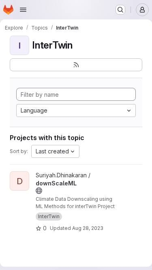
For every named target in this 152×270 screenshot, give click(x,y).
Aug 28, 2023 (87, 228)
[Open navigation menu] (23, 9)
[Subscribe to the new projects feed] (76, 64)
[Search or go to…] (120, 10)
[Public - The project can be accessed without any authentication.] (39, 190)
